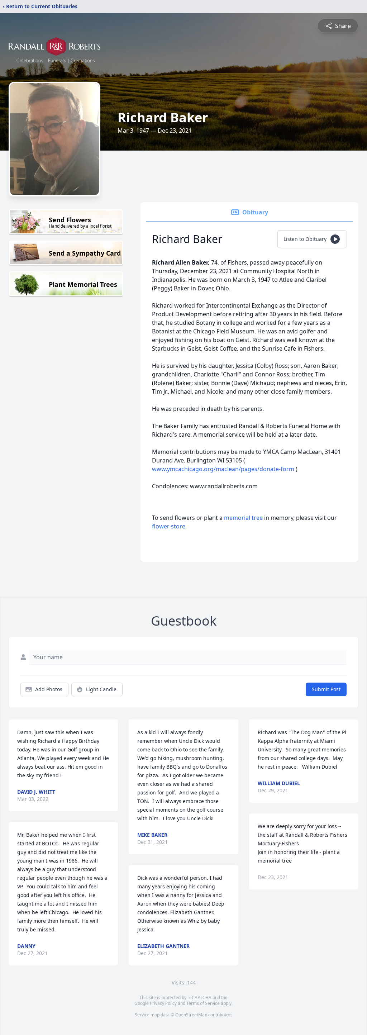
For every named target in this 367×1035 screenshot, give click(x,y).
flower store (168, 526)
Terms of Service (203, 1003)
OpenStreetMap (191, 1015)
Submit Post (326, 689)
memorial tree (243, 518)
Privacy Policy (163, 1003)
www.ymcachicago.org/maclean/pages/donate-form (224, 469)
